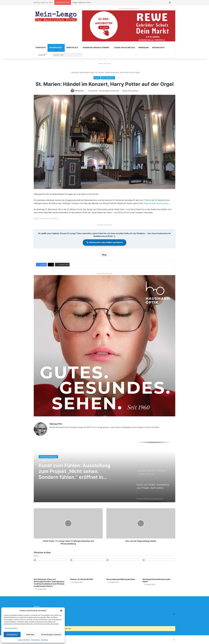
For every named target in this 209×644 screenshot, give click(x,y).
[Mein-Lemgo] (56, 17)
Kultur (92, 72)
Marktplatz (72, 47)
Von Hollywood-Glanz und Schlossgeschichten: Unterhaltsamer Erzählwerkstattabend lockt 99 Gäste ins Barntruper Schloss (49, 582)
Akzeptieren (12, 634)
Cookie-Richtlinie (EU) (124, 47)
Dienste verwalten (11, 628)
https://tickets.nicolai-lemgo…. (157, 203)
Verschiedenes (108, 78)
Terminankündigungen (48, 457)
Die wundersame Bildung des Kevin (120, 579)
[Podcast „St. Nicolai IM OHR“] (86, 568)
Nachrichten (55, 47)
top (104, 254)
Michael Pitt (79, 91)
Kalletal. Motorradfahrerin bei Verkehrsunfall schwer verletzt (95, 2)
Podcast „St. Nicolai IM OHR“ (81, 579)
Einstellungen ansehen (51, 634)
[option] (104, 472)
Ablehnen (30, 634)
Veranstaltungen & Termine (96, 47)
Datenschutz (35, 640)
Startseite (41, 47)
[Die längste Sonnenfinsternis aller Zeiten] (159, 568)
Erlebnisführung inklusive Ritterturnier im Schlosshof (70, 468)
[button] (61, 610)
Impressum (44, 640)
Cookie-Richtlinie (24, 640)
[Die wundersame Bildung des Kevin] (122, 568)
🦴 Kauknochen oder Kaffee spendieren (104, 242)
